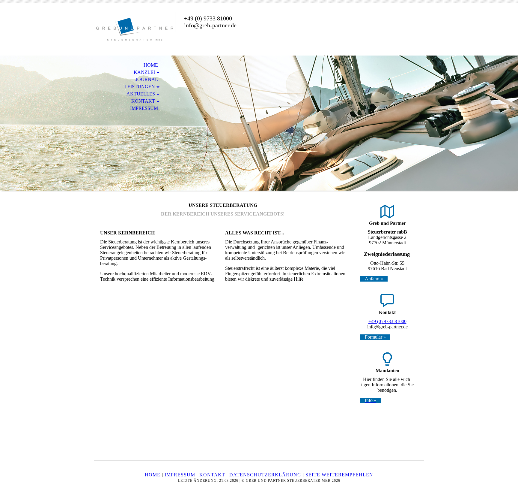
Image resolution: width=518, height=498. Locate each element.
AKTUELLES (141, 93)
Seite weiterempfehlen (339, 474)
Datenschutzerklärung (265, 474)
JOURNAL (146, 79)
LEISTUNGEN (139, 86)
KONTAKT (143, 101)
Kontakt (212, 474)
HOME (151, 65)
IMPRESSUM (144, 108)
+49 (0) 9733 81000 (387, 321)
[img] (134, 29)
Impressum (180, 474)
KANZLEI (144, 72)
